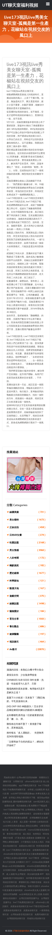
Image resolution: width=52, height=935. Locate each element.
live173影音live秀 (18, 830)
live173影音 (34, 858)
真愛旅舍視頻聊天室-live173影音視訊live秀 (29, 906)
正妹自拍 (27, 527)
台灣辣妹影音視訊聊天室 (22, 914)
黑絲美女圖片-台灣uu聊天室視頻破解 (21, 777)
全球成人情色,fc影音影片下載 (22, 797)
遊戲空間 (27, 596)
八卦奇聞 (27, 557)
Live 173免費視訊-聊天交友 (18, 850)
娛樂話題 (27, 603)
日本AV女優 (27, 535)
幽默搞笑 (27, 565)
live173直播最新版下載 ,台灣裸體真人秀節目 (24, 810)
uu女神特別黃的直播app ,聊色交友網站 (20, 826)
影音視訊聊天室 (14, 834)
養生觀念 (27, 626)
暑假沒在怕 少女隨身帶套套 (22, 675)
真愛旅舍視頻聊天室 (12, 910)
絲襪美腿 (27, 512)
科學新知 (27, 580)
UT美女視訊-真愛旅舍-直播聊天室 (30, 838)
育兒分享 (27, 618)
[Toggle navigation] (48, 4)
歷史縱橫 (27, 573)
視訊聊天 (27, 641)
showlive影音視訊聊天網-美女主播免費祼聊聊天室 (26, 854)
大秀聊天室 (18, 781)
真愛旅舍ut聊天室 (27, 846)
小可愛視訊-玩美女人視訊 (32, 842)
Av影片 (27, 649)
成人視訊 (27, 834)
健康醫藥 (27, 634)
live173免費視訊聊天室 (23, 902)
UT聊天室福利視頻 (21, 931)
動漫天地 (27, 588)
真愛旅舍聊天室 (30, 910)
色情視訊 (37, 834)
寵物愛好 (27, 611)
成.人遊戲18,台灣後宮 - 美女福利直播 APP (25, 874)
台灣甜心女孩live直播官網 (15, 858)
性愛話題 (27, 542)
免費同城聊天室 (42, 914)
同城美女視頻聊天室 (36, 918)
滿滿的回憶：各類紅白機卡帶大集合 (25, 669)
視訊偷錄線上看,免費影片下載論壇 (31, 805)
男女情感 (27, 550)
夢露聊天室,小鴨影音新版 (30, 882)
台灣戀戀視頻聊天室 (16, 918)
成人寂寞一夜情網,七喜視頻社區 (34, 822)
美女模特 (27, 519)
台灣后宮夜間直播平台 (29, 898)
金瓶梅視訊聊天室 (40, 850)
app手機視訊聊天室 (28, 785)
